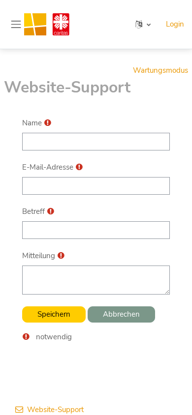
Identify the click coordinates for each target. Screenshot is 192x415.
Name (32, 123)
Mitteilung (38, 256)
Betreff (33, 211)
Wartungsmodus (160, 70)
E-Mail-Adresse (47, 167)
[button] (143, 24)
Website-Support (55, 410)
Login (175, 24)
